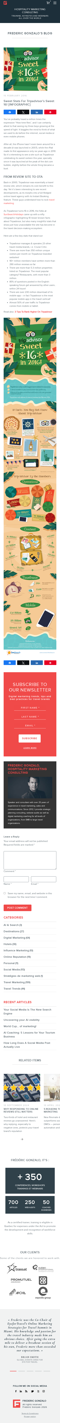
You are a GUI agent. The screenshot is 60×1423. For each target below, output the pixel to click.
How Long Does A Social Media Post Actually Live (27, 1044)
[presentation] (53, 1079)
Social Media (12, 969)
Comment (10, 871)
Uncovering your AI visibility (22, 1019)
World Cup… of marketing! (20, 1026)
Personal (9, 963)
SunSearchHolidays (13, 214)
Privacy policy (30, 1416)
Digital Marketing (14, 937)
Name (8, 884)
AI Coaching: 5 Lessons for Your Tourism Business (29, 1034)
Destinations (11, 931)
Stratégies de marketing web (22, 975)
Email (34, 884)
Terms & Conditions (30, 1413)
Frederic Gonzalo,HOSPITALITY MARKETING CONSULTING (27, 769)
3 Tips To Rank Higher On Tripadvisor (33, 311)
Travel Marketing (14, 982)
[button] (48, 3)
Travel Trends (12, 988)
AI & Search (11, 925)
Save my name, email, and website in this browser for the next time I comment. (30, 895)
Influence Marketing (16, 950)
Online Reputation (15, 956)
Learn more (30, 748)
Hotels (8, 944)
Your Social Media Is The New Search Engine (27, 1011)
